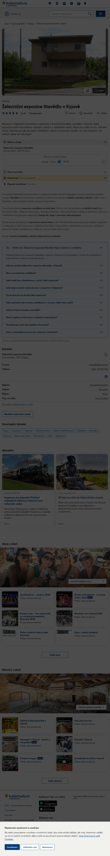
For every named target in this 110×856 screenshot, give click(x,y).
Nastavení (47, 847)
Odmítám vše (30, 847)
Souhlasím (12, 847)
